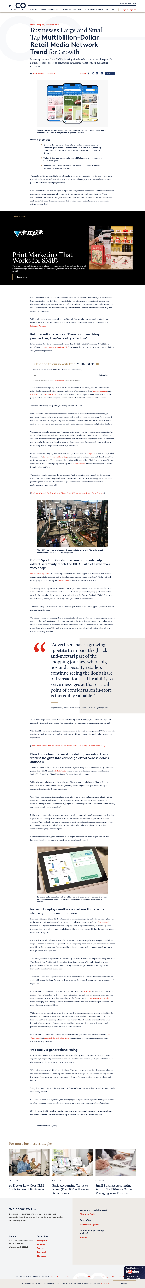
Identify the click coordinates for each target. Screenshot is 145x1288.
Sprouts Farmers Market (99, 998)
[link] (113, 10)
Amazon (103, 391)
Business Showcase (96, 9)
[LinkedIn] (97, 73)
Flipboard (41, 1255)
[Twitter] (93, 73)
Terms (96, 1277)
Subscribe (103, 375)
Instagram (42, 1240)
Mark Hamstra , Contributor (44, 73)
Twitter (40, 1248)
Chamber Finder (87, 1214)
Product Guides (72, 9)
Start (14, 9)
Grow (33, 9)
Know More (105, 1283)
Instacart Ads (103, 922)
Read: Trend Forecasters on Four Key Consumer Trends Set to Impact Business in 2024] (68, 746)
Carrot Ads (87, 992)
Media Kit (84, 1237)
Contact (54, 1277)
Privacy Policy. (59, 380)
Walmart (95, 391)
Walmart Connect (50, 395)
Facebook (42, 1252)
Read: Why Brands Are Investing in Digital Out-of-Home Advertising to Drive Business (67, 493)
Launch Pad (53, 24)
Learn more (22, 277)
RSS (113, 1277)
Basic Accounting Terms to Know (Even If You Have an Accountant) (70, 1189)
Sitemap (105, 1277)
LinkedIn (41, 1244)
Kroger (90, 454)
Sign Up (133, 10)
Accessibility (86, 1277)
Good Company (50, 9)
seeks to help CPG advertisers (56, 1038)
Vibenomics (64, 581)
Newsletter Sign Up (89, 1224)
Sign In (125, 10)
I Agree (124, 1283)
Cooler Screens (78, 464)
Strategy (13, 1181)
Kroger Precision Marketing (55, 457)
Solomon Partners (38, 326)
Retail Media (60, 771)
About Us (65, 1277)
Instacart (34, 395)
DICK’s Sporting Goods (40, 574)
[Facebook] (88, 73)
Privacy (75, 1277)
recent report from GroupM (55, 347)
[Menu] (10, 5)
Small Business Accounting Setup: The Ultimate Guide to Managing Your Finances (115, 1189)
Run (24, 9)
